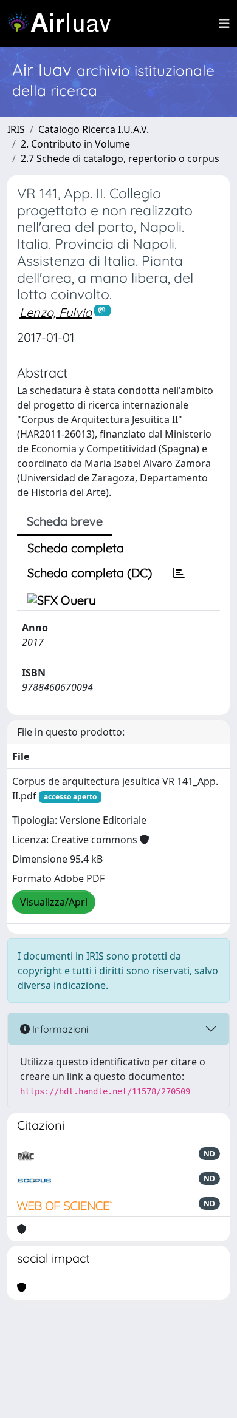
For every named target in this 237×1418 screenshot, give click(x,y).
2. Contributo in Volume (75, 144)
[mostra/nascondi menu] (224, 24)
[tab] (178, 573)
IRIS (16, 129)
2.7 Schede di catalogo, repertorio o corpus (120, 158)
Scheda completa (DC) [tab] (89, 572)
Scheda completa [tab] (75, 547)
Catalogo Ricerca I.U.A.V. (93, 129)
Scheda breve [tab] (65, 521)
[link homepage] (63, 23)
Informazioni (59, 1029)
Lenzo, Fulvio (55, 312)
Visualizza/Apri (54, 902)
